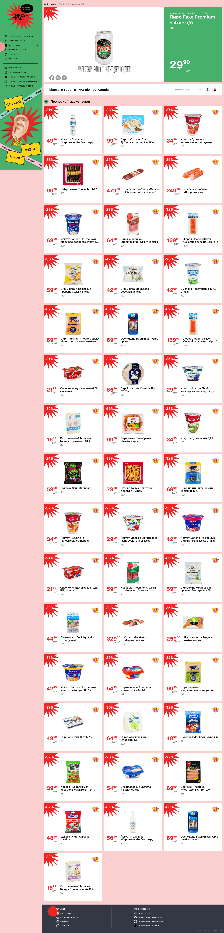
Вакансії (13, 59)
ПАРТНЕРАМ (14, 45)
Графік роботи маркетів (21, 36)
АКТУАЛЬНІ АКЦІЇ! (16, 41)
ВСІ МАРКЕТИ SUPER (18, 50)
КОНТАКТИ (13, 54)
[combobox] (187, 89)
